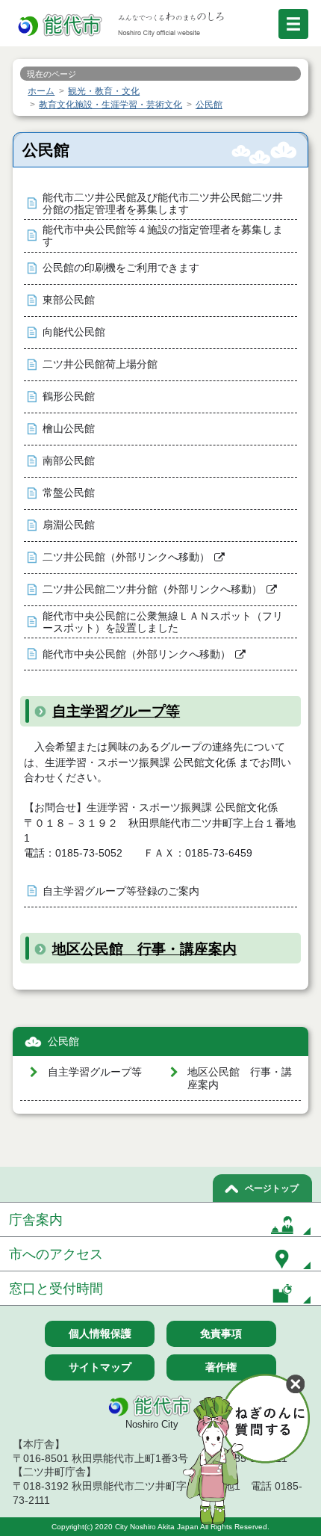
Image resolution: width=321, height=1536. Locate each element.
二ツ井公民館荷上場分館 (100, 364)
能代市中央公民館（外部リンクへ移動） (137, 654)
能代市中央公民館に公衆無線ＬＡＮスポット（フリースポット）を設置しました (163, 622)
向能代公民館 (74, 332)
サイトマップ (100, 1367)
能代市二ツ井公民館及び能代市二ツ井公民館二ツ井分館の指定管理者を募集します (163, 203)
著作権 (221, 1367)
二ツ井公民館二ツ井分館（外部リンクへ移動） (152, 589)
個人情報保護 (100, 1333)
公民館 (63, 1041)
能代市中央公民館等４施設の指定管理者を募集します (163, 235)
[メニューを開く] (293, 24)
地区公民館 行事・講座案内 (144, 949)
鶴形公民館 (69, 396)
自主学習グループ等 (116, 711)
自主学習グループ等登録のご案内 (121, 891)
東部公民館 (69, 300)
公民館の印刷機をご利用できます (121, 268)
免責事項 (221, 1333)
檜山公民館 (69, 428)
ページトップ (272, 1188)
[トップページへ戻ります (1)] (61, 26)
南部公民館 (69, 460)
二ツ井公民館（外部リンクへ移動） (126, 557)
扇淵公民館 (69, 525)
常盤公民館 (69, 493)
